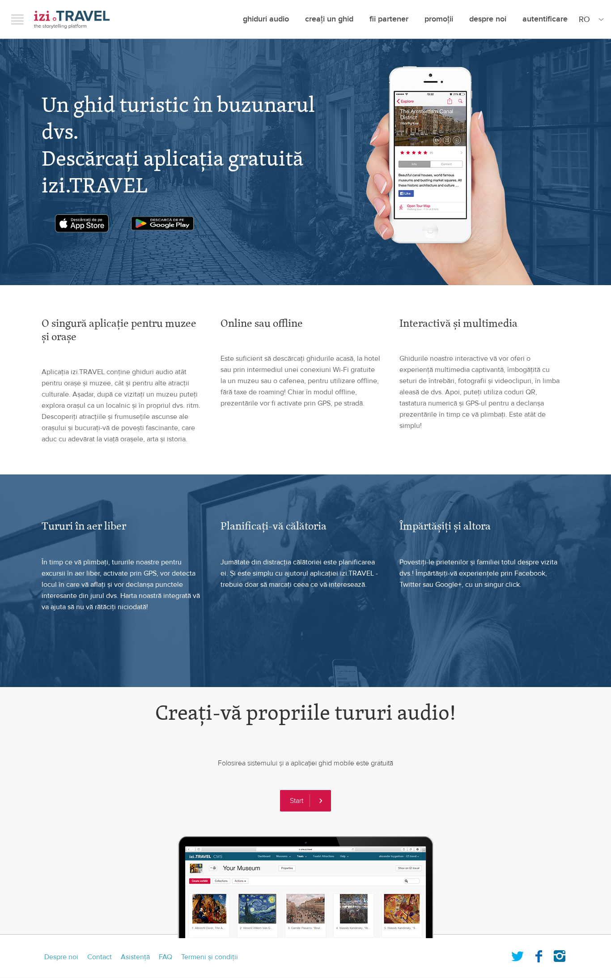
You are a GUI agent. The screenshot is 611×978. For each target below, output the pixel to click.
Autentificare (545, 19)
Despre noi (487, 19)
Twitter (517, 954)
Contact (99, 956)
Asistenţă (135, 956)
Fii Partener (388, 19)
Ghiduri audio (266, 19)
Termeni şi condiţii (209, 956)
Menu (17, 19)
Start (296, 800)
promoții (438, 19)
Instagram (559, 954)
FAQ (165, 956)
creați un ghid (329, 19)
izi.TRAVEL (72, 19)
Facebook (538, 954)
